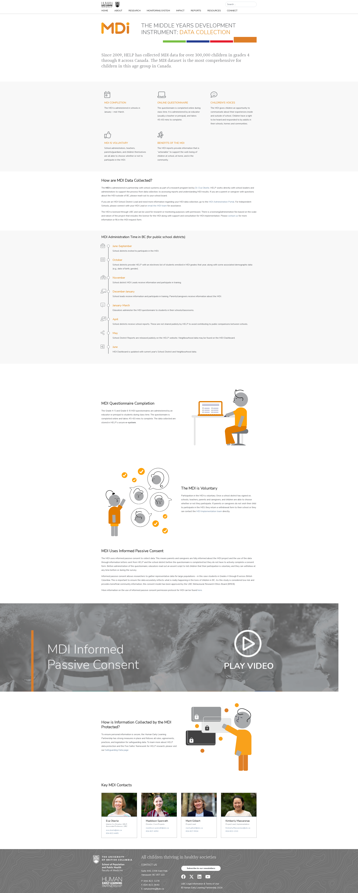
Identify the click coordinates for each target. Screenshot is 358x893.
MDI (108, 187)
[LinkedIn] (197, 877)
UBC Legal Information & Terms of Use (200, 883)
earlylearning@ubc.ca (154, 888)
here (200, 590)
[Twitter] (190, 877)
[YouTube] (206, 877)
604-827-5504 (192, 831)
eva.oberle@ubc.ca (114, 830)
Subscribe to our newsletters (201, 868)
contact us (233, 215)
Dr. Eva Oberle (202, 187)
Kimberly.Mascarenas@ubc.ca (238, 828)
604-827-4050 (152, 831)
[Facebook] (183, 877)
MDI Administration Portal (221, 201)
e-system (130, 422)
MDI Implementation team (209, 511)
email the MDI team (157, 205)
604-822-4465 (112, 833)
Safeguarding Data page (117, 750)
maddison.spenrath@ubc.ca (157, 828)
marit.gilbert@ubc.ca (194, 828)
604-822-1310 (232, 831)
